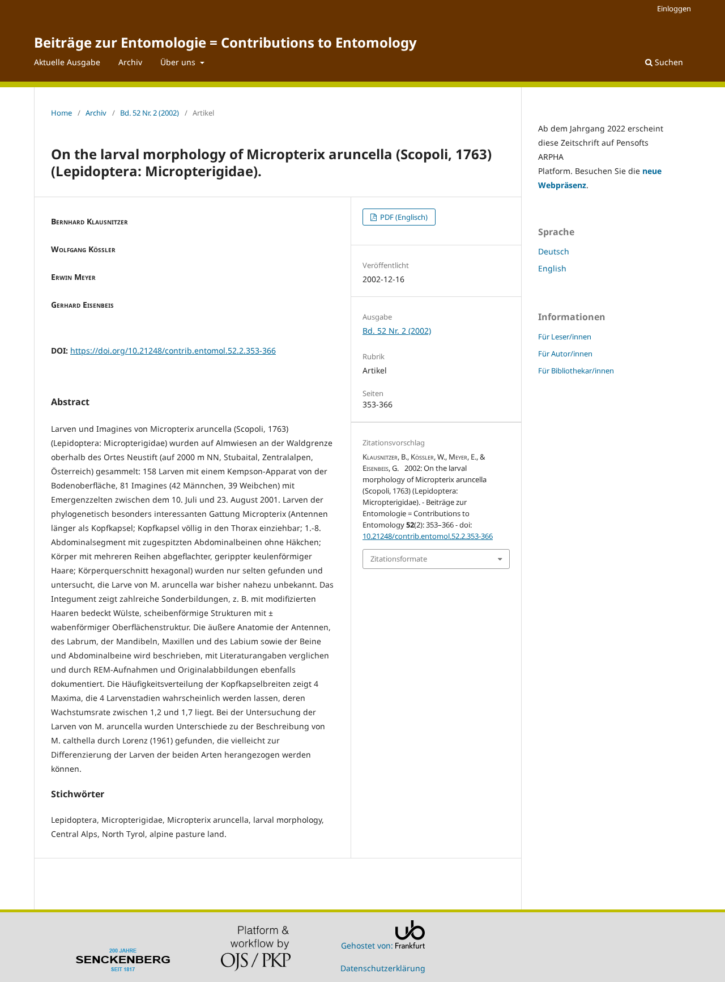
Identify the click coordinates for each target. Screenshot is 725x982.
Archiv (130, 62)
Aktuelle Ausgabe (67, 62)
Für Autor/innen (565, 353)
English (552, 268)
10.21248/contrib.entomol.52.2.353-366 (427, 536)
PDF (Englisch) (403, 217)
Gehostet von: (368, 945)
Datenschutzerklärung (382, 968)
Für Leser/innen (564, 336)
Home (61, 113)
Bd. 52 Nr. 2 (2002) (149, 113)
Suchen (667, 62)
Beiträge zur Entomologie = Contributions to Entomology (225, 42)
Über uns (179, 62)
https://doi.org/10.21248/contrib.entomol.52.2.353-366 (173, 350)
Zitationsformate (398, 559)
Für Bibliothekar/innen (576, 370)
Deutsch (553, 251)
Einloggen (674, 8)
